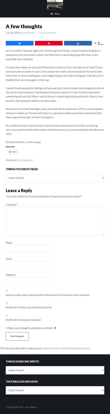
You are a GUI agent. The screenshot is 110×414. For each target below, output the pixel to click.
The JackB (55, 5)
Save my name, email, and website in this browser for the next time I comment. (48, 295)
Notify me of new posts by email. (23, 319)
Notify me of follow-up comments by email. (29, 307)
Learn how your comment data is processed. (66, 348)
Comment (12, 204)
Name (9, 242)
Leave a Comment (47, 32)
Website (10, 274)
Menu (57, 13)
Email (9, 258)
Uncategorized (25, 160)
